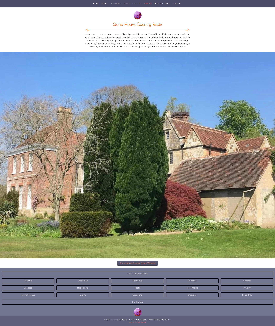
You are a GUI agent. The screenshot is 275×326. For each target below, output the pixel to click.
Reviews (28, 281)
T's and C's (247, 295)
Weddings (83, 281)
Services (28, 288)
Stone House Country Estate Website (137, 263)
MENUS (104, 3)
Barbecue (137, 281)
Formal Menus (28, 295)
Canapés (192, 281)
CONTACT (177, 3)
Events (82, 295)
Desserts (192, 295)
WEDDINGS (116, 3)
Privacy (247, 288)
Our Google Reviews (137, 273)
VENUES (148, 3)
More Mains (192, 288)
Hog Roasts (82, 288)
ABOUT (127, 3)
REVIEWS (158, 3)
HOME (96, 3)
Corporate (137, 295)
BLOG (167, 3)
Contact (247, 281)
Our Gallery (137, 302)
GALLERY (137, 3)
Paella (137, 288)
